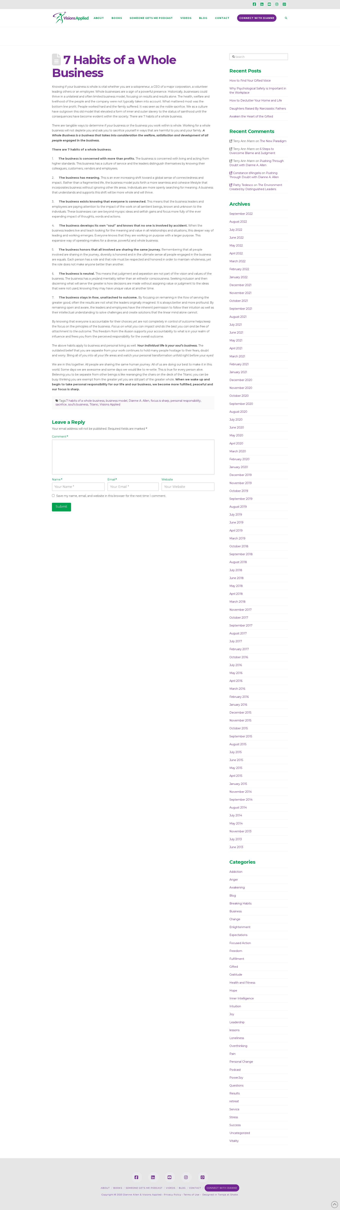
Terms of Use (191, 1194)
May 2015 (235, 768)
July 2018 (235, 570)
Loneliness (236, 1038)
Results (234, 1093)
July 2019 (235, 514)
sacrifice (61, 404)
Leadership (237, 1022)
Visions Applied (110, 404)
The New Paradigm (273, 141)
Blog (232, 895)
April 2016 (235, 681)
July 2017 (235, 641)
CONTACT (195, 1188)
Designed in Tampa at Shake (220, 1194)
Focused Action (240, 943)
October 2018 (238, 546)
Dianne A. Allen (139, 400)
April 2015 (235, 776)
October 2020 (239, 396)
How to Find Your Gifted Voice (250, 80)
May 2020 (236, 435)
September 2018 (241, 554)
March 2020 (237, 451)
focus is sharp (160, 400)
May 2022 (236, 245)
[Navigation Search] (284, 18)
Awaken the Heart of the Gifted (251, 116)
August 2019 (238, 506)
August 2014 (238, 807)
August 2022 (238, 221)
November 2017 (240, 610)
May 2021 (235, 340)
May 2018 (236, 586)
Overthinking (238, 1046)
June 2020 (236, 427)
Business (235, 911)
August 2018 (238, 562)
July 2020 (236, 419)
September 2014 (240, 799)
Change (234, 919)
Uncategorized (239, 1133)
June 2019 (236, 522)
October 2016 (238, 657)
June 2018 (236, 578)
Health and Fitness (242, 982)
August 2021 (238, 317)
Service (234, 1109)
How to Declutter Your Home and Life (255, 100)
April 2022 (236, 253)
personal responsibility (186, 400)
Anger (233, 879)
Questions (236, 1085)
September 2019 (240, 499)
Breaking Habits (240, 903)
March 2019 (237, 538)
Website (167, 479)
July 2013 (235, 839)
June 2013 (236, 847)
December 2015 (240, 712)
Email (112, 479)
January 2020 (238, 467)
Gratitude (235, 974)
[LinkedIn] (262, 4)
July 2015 (235, 752)
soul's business (78, 404)
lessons (234, 1030)
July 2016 (235, 665)
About (105, 1188)
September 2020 (241, 404)
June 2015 (236, 760)
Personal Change (241, 1061)
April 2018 (236, 594)
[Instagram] (277, 4)
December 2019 (240, 475)
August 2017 (238, 633)
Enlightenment (239, 927)
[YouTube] (270, 4)
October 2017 (238, 617)
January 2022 (238, 277)
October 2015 (238, 728)
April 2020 (236, 443)
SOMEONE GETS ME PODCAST (144, 1188)
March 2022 (237, 261)
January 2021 (238, 372)
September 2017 (240, 625)
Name (57, 479)
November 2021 (240, 293)
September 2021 (240, 308)
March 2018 (237, 601)
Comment (60, 436)
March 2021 (237, 356)
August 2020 (238, 412)
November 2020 (240, 388)
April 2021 (235, 348)
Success (235, 1125)
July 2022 (235, 229)
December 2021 (240, 285)
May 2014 (236, 823)
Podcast (235, 1070)
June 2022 (236, 237)
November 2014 (240, 792)
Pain (232, 1054)
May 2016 (235, 673)
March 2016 (237, 688)
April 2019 (236, 530)
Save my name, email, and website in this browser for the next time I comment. (111, 496)
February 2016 (239, 697)
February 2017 (239, 649)
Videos (170, 1188)
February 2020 (239, 459)
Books (117, 1188)
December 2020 (240, 380)
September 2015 (240, 736)
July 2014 (235, 815)
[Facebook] (255, 4)
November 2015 (240, 720)
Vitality (234, 1141)
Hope (233, 990)
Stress (233, 1117)
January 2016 (238, 704)
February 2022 (239, 269)
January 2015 (238, 784)
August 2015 (237, 744)
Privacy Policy (172, 1194)
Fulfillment (236, 959)
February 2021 (239, 364)
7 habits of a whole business (85, 400)
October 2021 (238, 301)
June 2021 (236, 332)
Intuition (235, 1006)
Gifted (233, 966)
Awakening (237, 887)
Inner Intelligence (241, 998)
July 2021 (235, 324)
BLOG (182, 1188)
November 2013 (240, 831)
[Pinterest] (285, 4)
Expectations (238, 935)
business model (116, 400)
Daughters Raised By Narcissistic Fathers (257, 108)
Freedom (235, 951)
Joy (231, 1014)
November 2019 (240, 483)
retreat (234, 1101)
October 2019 (238, 491)
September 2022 (241, 214)
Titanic (94, 404)
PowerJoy (236, 1077)
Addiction (235, 872)
